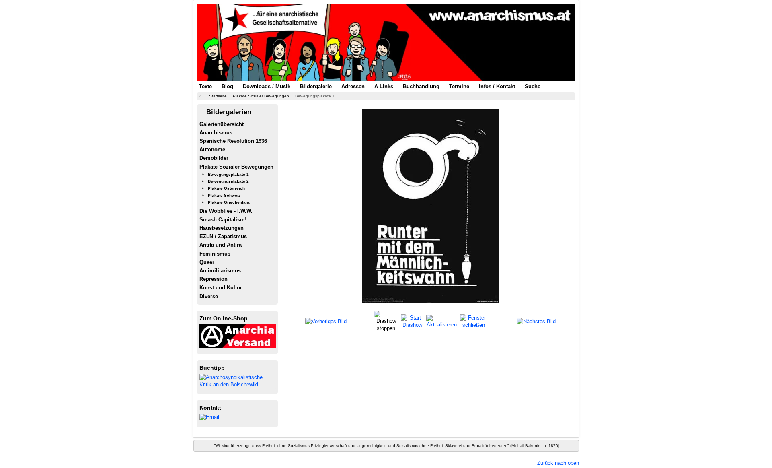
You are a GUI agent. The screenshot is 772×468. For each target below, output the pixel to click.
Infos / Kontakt (497, 86)
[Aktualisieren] (442, 321)
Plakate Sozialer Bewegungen (236, 167)
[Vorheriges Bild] (326, 321)
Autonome (212, 149)
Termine (459, 86)
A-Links (383, 86)
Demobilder (213, 158)
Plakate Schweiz (224, 195)
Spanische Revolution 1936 (233, 141)
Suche (532, 86)
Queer (206, 262)
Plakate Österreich (226, 188)
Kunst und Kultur (220, 288)
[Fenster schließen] (473, 321)
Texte (205, 86)
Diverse (208, 296)
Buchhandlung (421, 86)
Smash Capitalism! (222, 219)
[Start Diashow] (412, 321)
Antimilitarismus (220, 271)
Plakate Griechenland (229, 202)
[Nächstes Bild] (536, 321)
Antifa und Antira (220, 245)
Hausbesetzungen (221, 228)
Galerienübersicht (221, 124)
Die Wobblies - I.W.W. (226, 211)
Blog (227, 86)
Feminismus (214, 254)
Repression (213, 279)
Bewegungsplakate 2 (228, 181)
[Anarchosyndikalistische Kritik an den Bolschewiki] (237, 380)
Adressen (353, 86)
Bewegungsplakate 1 (228, 174)
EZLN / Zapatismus (223, 236)
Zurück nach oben (558, 463)
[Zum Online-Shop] (237, 336)
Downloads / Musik (266, 86)
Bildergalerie (316, 86)
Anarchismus (215, 133)
